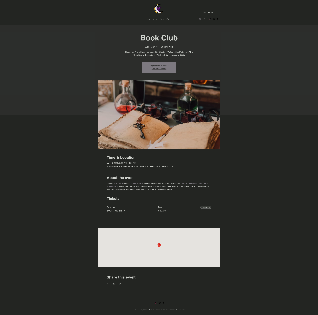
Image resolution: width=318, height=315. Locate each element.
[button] (208, 12)
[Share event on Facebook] (108, 284)
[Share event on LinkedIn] (120, 284)
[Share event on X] (114, 284)
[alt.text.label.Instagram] (213, 19)
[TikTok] (210, 19)
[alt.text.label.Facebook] (217, 19)
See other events (159, 69)
